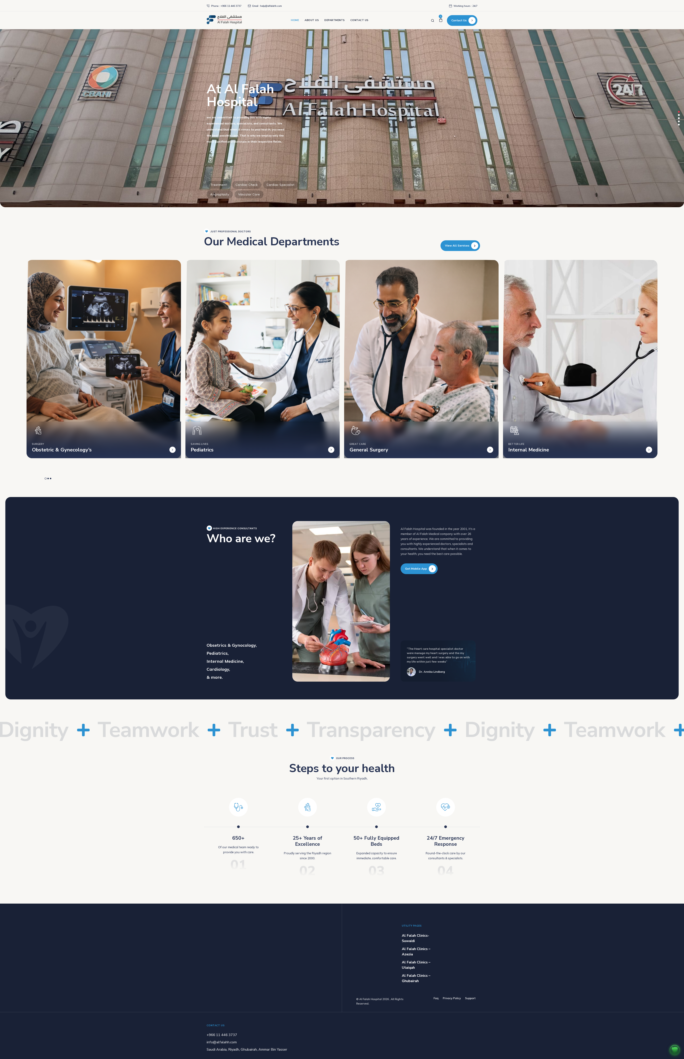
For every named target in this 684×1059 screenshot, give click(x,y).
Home (295, 20)
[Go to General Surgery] (490, 450)
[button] (679, 112)
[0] (441, 20)
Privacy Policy (452, 998)
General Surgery (368, 450)
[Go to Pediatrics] (331, 450)
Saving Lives (199, 444)
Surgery (38, 444)
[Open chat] (674, 1049)
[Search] (432, 20)
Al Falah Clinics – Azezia (416, 951)
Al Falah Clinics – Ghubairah (416, 978)
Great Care (357, 444)
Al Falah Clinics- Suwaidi (415, 938)
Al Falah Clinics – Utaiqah (416, 965)
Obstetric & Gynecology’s (62, 450)
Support (470, 998)
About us (312, 20)
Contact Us (359, 20)
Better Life (516, 444)
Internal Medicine (528, 450)
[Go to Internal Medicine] (649, 450)
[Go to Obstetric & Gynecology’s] (172, 450)
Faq (436, 998)
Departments (334, 20)
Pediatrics (202, 450)
